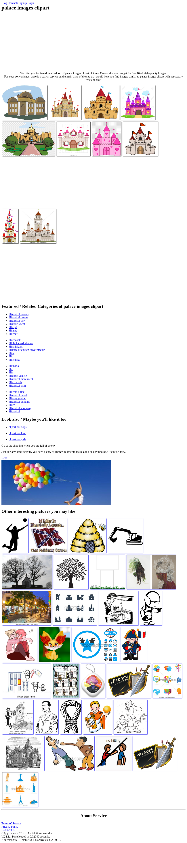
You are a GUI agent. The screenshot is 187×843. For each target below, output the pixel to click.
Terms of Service (11, 823)
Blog (4, 3)
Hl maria (14, 365)
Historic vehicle (18, 375)
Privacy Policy (9, 826)
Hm (11, 369)
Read (4, 458)
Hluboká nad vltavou (21, 343)
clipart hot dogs (17, 427)
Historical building (19, 401)
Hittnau (13, 330)
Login (31, 3)
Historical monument (21, 379)
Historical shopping (20, 408)
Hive (11, 353)
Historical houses (18, 314)
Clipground (18, 832)
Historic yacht (17, 323)
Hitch (12, 404)
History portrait (17, 398)
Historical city (17, 320)
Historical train (17, 385)
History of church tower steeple (27, 349)
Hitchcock (15, 340)
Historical (14, 411)
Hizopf (13, 327)
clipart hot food (17, 433)
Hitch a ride (15, 382)
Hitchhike (14, 359)
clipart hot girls (17, 439)
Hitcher (13, 333)
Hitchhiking (15, 346)
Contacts (13, 3)
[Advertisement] (93, 41)
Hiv (11, 356)
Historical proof (18, 395)
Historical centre (18, 317)
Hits (11, 372)
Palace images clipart (14, 114)
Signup (23, 3)
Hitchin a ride (16, 391)
